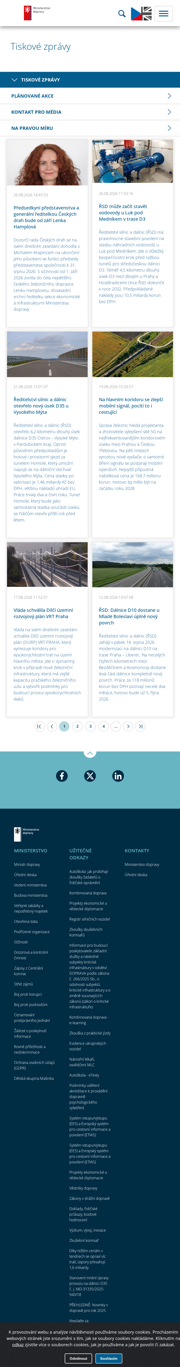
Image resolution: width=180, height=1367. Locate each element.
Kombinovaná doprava (87, 893)
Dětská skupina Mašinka (34, 1078)
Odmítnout (78, 1358)
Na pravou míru (32, 128)
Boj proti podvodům (31, 1004)
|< (40, 726)
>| (140, 726)
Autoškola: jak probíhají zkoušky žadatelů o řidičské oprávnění (88, 877)
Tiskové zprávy (40, 80)
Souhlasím (108, 1358)
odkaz (18, 1344)
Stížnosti (21, 942)
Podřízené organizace (32, 931)
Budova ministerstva (30, 895)
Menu (163, 13)
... (116, 726)
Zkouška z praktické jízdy (89, 1033)
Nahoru (90, 754)
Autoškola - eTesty (84, 1075)
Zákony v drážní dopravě (89, 1198)
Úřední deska (25, 874)
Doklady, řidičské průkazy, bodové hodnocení (83, 1214)
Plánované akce (32, 96)
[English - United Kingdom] (141, 19)
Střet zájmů (23, 984)
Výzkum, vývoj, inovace (87, 1230)
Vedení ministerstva (30, 885)
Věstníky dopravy (83, 1188)
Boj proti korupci (28, 994)
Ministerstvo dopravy (37, 12)
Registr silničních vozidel (89, 919)
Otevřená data (26, 921)
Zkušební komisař (84, 1240)
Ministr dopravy (27, 864)
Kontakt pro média (36, 112)
